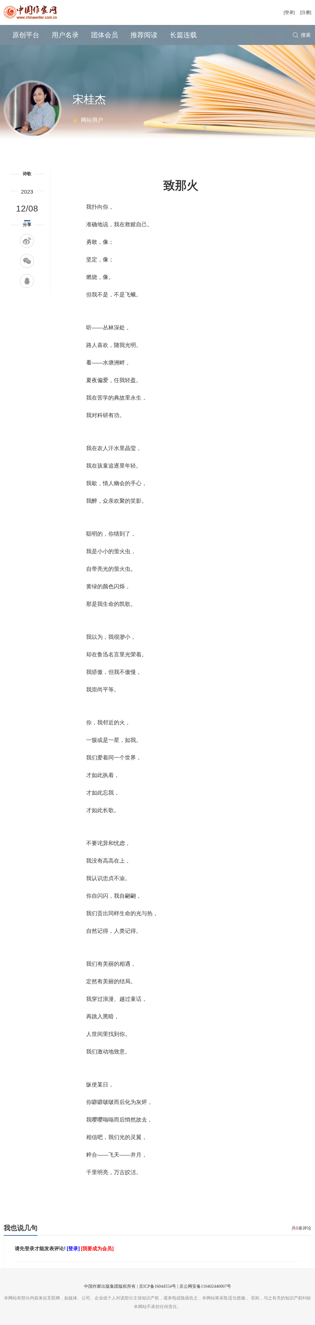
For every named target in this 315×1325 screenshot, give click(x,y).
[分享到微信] (27, 261)
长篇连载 (183, 35)
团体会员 (104, 35)
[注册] (305, 12)
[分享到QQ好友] (27, 281)
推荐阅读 (144, 35)
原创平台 (25, 35)
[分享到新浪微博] (27, 241)
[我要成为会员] (97, 1248)
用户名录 (65, 35)
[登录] (289, 12)
